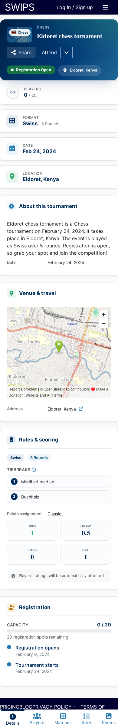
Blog (25, 707)
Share (24, 52)
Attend (49, 52)
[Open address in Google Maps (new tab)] (81, 408)
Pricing (9, 707)
